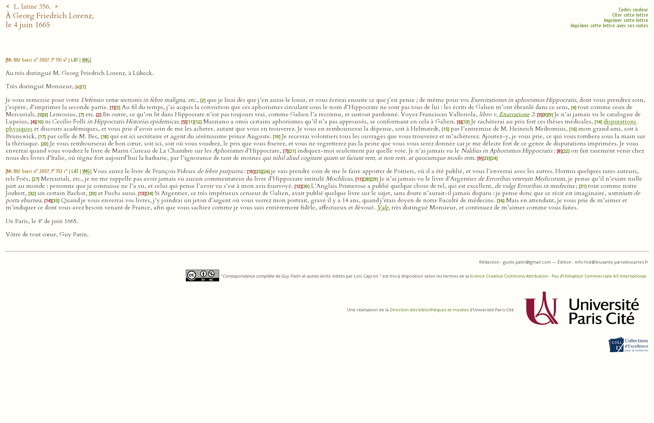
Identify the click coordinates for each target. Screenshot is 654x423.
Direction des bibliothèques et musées (429, 309)
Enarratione (514, 114)
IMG (86, 60)
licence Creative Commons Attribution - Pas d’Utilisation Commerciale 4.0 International (558, 276)
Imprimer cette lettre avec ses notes (609, 25)
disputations (620, 121)
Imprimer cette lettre (626, 20)
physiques (19, 129)
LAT (74, 60)
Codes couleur (633, 9)
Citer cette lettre (630, 15)
